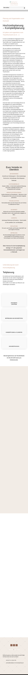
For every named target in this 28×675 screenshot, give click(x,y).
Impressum (10, 649)
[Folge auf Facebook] (11, 645)
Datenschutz (17, 649)
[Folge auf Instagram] (14, 645)
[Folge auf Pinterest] (17, 645)
